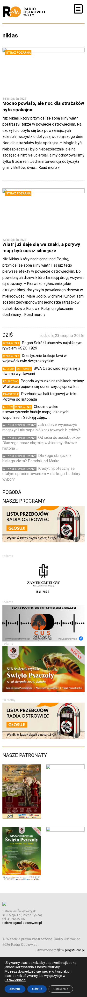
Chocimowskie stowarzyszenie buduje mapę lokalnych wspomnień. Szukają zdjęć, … (35, 412)
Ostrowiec (24, 368)
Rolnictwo (10, 381)
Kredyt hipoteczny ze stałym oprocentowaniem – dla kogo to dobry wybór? (41, 474)
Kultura (8, 368)
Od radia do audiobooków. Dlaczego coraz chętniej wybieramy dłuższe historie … (41, 443)
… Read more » (47, 167)
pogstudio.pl (75, 950)
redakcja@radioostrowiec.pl (22, 923)
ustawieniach (15, 980)
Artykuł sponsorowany (19, 425)
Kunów (8, 407)
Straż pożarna (18, 52)
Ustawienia (60, 989)
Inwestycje (11, 394)
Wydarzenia (11, 343)
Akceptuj (15, 989)
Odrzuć (37, 989)
